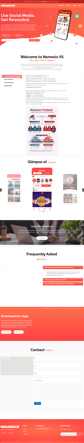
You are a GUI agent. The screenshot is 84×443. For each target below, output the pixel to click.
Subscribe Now (34, 40)
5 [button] (44, 211)
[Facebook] (61, 429)
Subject (35, 373)
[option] (14, 189)
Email (35, 365)
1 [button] (39, 211)
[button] (1, 190)
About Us (61, 5)
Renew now (44, 1)
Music (80, 5)
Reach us (42, 238)
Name (35, 358)
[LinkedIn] (68, 429)
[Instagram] (72, 429)
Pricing (68, 5)
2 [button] (40, 211)
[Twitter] (65, 429)
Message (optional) (38, 380)
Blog (74, 5)
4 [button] (43, 211)
